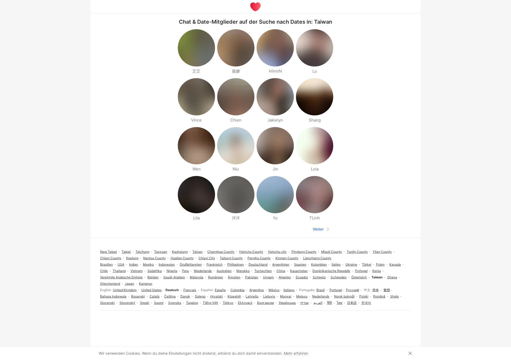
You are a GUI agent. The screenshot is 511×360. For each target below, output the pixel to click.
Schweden (339, 277)
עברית (304, 303)
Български (265, 303)
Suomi (158, 303)
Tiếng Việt (210, 303)
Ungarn (268, 277)
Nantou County (154, 258)
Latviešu (252, 296)
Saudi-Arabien (174, 277)
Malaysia (196, 277)
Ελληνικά (245, 303)
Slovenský (127, 303)
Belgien (153, 277)
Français (189, 290)
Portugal (335, 290)
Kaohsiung (180, 252)
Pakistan (251, 277)
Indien (133, 264)
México (274, 290)
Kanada (395, 264)
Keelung (132, 258)
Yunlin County (357, 252)
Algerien (285, 277)
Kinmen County (286, 258)
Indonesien (167, 264)
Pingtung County (303, 252)
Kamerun (145, 284)
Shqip (394, 296)
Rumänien (215, 277)
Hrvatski (216, 296)
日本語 (352, 303)
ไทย (339, 303)
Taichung (142, 252)
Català (154, 296)
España (220, 290)
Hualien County (182, 258)
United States (151, 290)
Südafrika (154, 271)
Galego (200, 296)
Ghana (392, 277)
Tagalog (192, 303)
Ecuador (302, 277)
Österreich (359, 277)
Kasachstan (299, 271)
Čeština (170, 296)
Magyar (285, 296)
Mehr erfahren (296, 353)
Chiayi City (207, 258)
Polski (363, 296)
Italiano (288, 290)
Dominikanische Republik (331, 271)
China (281, 271)
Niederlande (203, 271)
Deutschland (258, 264)
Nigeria (172, 271)
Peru (185, 271)
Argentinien (280, 264)
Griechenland (110, 284)
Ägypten (234, 277)
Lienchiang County (317, 258)
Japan (129, 284)
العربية (318, 303)
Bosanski (138, 296)
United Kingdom (125, 290)
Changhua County (220, 252)
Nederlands (320, 296)
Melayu (301, 296)
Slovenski (107, 303)
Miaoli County (331, 252)
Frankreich (214, 264)
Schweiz (319, 277)
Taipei (126, 252)
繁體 (387, 290)
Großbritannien (191, 264)
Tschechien (263, 271)
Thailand (119, 271)
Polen (380, 264)
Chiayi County (110, 258)
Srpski (144, 303)
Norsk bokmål (344, 296)
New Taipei (108, 252)
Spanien (300, 264)
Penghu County (259, 258)
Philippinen (235, 264)
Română (379, 296)
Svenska (174, 303)
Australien (224, 271)
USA (121, 264)
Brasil (320, 290)
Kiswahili (234, 296)
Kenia (376, 271)
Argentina (256, 290)
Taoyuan (160, 252)
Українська (287, 303)
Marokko (243, 271)
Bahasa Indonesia (113, 296)
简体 (375, 290)
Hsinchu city (277, 252)
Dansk (185, 296)
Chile (104, 271)
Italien (336, 264)
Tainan (197, 252)
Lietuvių (269, 296)
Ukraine (351, 264)
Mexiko (148, 264)
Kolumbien (319, 264)
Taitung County (231, 258)
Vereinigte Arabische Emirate (121, 277)
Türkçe (228, 303)
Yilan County (382, 252)
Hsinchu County (251, 252)
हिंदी (329, 303)
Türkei (366, 264)
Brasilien (106, 264)
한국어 (366, 303)
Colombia (237, 290)
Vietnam (136, 271)
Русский (352, 290)
